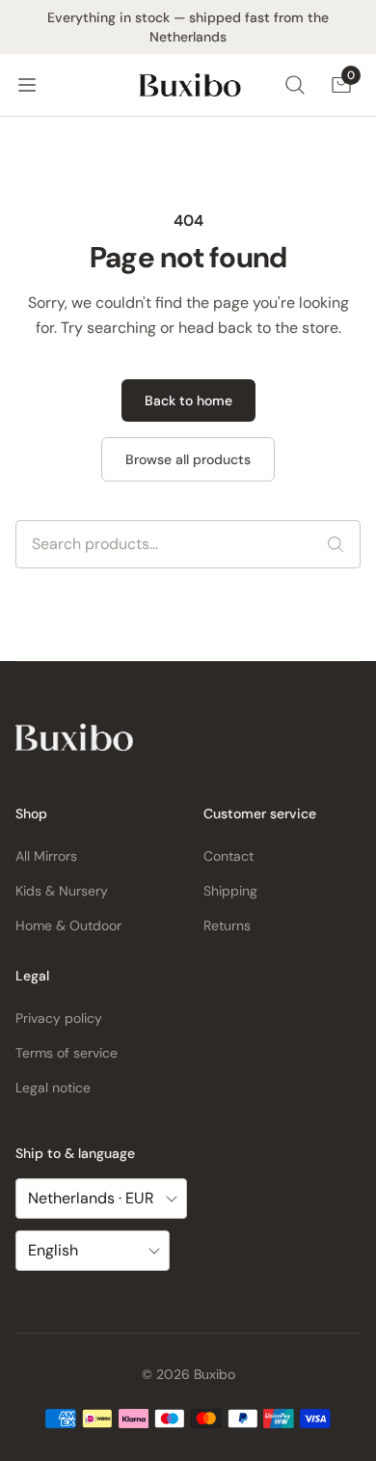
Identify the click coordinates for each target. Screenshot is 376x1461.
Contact (228, 856)
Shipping (230, 890)
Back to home (188, 400)
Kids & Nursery (61, 890)
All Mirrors (46, 856)
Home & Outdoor (68, 925)
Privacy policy (58, 1018)
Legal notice (53, 1087)
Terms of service (66, 1052)
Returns (227, 925)
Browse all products (188, 459)
